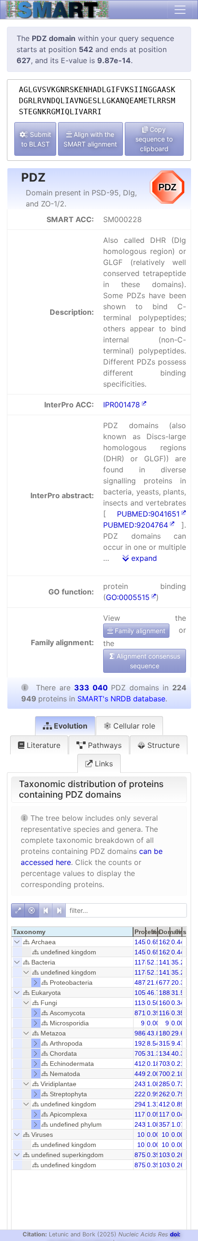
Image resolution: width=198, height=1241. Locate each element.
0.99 (153, 1094)
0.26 (177, 1155)
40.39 (179, 1053)
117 (139, 1114)
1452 (141, 942)
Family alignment (139, 631)
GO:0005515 (128, 597)
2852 (166, 1084)
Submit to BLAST (36, 139)
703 (164, 1063)
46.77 (155, 992)
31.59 (179, 992)
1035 (166, 1155)
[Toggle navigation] (180, 9)
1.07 (177, 1124)
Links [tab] (103, 763)
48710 (143, 982)
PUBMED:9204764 (135, 524)
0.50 (153, 1002)
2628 (166, 1094)
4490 (141, 1073)
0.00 (153, 1023)
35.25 (179, 962)
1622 (166, 942)
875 (140, 1155)
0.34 (177, 1002)
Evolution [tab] (69, 725)
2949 (141, 1104)
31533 (168, 1043)
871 (140, 1013)
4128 (166, 1104)
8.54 (153, 1043)
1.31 (153, 1104)
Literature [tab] (42, 745)
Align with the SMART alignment (90, 139)
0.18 (153, 1063)
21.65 (155, 982)
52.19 (155, 962)
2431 (141, 1124)
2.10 (177, 1073)
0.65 (153, 942)
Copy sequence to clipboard (154, 139)
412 (140, 1063)
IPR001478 (121, 404)
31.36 (155, 1053)
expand (143, 558)
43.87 (155, 1033)
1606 (166, 1002)
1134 (141, 1002)
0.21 (177, 1063)
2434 (141, 1084)
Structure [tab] (162, 745)
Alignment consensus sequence (147, 661)
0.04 (177, 1114)
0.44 (177, 942)
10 (141, 1134)
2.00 (153, 1073)
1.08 (153, 1084)
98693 (143, 1033)
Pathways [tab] (104, 745)
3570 (166, 1124)
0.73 (177, 1084)
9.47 (177, 1043)
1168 (166, 1013)
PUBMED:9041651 (148, 513)
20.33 (179, 982)
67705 (168, 982)
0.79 (177, 1094)
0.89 (177, 1104)
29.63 (179, 1033)
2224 (141, 1094)
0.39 (153, 1013)
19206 (143, 1043)
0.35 (177, 1013)
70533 (143, 1053)
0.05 (153, 1114)
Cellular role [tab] (133, 725)
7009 (166, 1073)
